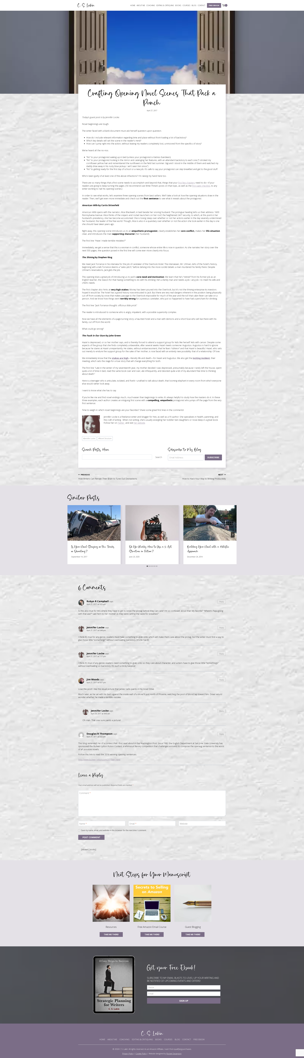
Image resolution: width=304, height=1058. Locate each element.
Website (184, 823)
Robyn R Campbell (98, 601)
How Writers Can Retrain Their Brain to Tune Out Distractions (107, 477)
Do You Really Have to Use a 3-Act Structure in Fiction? (150, 548)
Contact (201, 5)
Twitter (121, 422)
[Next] (233, 535)
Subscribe (213, 457)
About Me (141, 5)
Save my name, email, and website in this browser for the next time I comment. (114, 830)
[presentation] (94, 523)
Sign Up (183, 1000)
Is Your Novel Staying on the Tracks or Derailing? (92, 548)
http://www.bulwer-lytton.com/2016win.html (99, 759)
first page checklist (201, 185)
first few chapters (186, 182)
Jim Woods (93, 679)
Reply (221, 601)
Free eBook (214, 5)
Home (132, 5)
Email (133, 823)
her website (139, 422)
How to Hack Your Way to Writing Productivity (204, 477)
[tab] (147, 566)
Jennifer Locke (89, 438)
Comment (85, 793)
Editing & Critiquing (165, 5)
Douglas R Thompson (100, 733)
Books (178, 5)
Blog (194, 5)
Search (158, 457)
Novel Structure (105, 438)
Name (83, 823)
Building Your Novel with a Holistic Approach (208, 548)
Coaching (150, 5)
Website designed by (165, 1053)
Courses (186, 5)
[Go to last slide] (71, 535)
